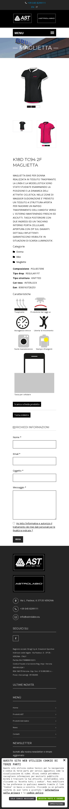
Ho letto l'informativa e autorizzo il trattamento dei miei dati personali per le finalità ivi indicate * (34, 527)
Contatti (16, 734)
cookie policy (35, 793)
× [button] (64, 760)
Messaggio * (19, 487)
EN (32, 7)
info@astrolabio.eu (30, 616)
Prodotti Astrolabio (21, 721)
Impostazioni (56, 804)
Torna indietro (21, 415)
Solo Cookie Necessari (22, 799)
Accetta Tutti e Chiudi (51, 799)
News (15, 727)
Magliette (21, 262)
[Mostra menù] (52, 32)
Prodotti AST (18, 714)
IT (37, 7)
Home (15, 707)
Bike (18, 256)
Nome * (17, 437)
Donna (19, 251)
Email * (16, 453)
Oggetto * (18, 470)
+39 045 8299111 (37, 2)
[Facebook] (16, 638)
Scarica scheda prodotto (27, 404)
